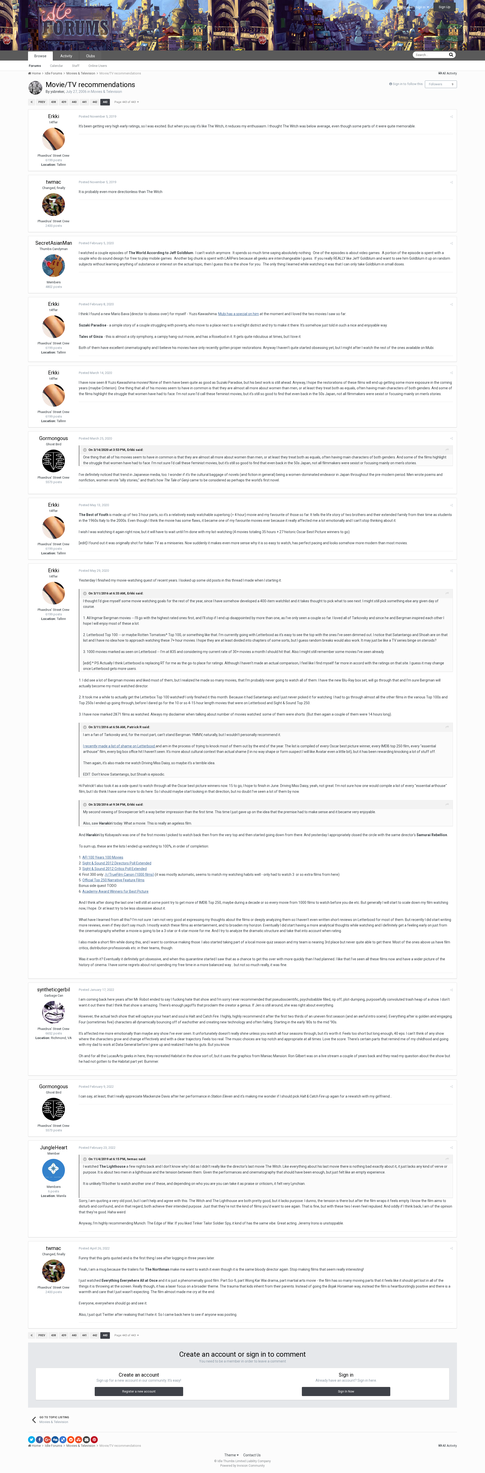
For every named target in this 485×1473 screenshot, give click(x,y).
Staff (75, 66)
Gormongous (53, 438)
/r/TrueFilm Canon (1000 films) (129, 874)
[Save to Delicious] (62, 1439)
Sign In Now (346, 1391)
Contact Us (252, 1455)
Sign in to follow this (408, 84)
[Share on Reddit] (70, 1439)
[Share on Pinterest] (94, 1439)
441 (84, 102)
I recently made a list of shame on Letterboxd (119, 746)
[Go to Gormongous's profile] (53, 461)
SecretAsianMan (53, 243)
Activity (66, 56)
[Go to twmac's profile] (53, 204)
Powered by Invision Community (242, 1465)
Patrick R (134, 727)
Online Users (97, 66)
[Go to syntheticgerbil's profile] (53, 1012)
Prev (41, 102)
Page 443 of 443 (125, 102)
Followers (435, 84)
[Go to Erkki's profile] (53, 139)
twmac (53, 182)
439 (63, 102)
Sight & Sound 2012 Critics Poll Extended (114, 869)
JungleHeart (53, 1147)
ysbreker (57, 92)
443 (105, 102)
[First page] (31, 102)
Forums (35, 66)
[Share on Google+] (47, 1439)
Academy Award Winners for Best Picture (115, 891)
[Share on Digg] (55, 1439)
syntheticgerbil (53, 990)
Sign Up (444, 7)
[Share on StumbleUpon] (78, 1439)
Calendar (56, 66)
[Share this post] (451, 117)
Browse (40, 56)
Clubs (90, 56)
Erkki (53, 116)
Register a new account (139, 1391)
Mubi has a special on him (238, 314)
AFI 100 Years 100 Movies (102, 857)
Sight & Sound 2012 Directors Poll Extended (116, 863)
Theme (230, 1455)
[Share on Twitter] (31, 1439)
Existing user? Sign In (411, 7)
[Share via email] (86, 1439)
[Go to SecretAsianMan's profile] (53, 265)
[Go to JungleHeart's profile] (53, 1170)
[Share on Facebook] (39, 1439)
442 (94, 102)
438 (53, 102)
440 (74, 102)
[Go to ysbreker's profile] (35, 88)
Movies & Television (106, 92)
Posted (97, 116)
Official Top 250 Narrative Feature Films (113, 880)
